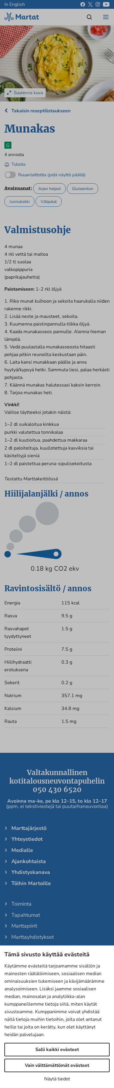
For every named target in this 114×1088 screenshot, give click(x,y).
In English (14, 4)
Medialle (22, 850)
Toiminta (21, 903)
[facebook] (82, 4)
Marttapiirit (24, 925)
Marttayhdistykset (32, 936)
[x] (90, 4)
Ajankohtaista (28, 861)
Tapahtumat (25, 914)
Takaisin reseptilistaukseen (40, 111)
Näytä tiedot (57, 1079)
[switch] (45, 173)
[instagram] (98, 4)
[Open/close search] (89, 17)
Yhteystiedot (27, 839)
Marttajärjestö (28, 828)
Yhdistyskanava (30, 872)
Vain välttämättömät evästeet (57, 1065)
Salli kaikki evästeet (57, 1049)
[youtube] (106, 4)
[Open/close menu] (106, 17)
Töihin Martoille (31, 883)
